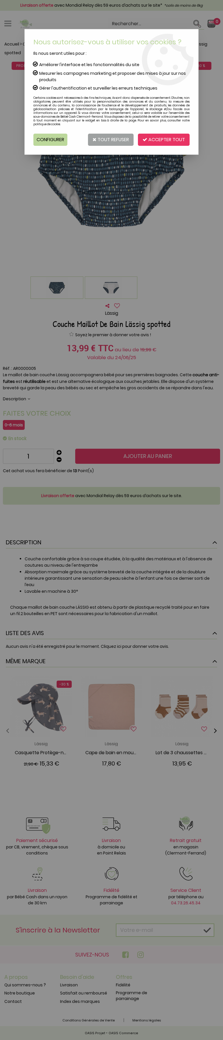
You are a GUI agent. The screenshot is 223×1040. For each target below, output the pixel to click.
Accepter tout (166, 139)
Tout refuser (112, 139)
